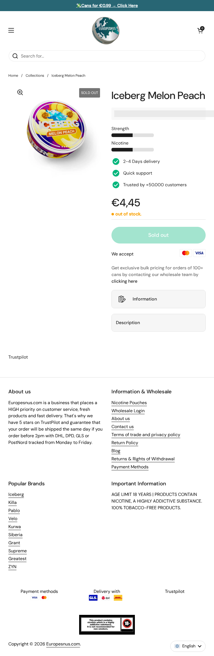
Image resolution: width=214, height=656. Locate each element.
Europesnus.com (63, 644)
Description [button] (128, 322)
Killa (12, 502)
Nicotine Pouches (129, 403)
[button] (200, 30)
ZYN (12, 567)
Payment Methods (130, 467)
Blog (115, 451)
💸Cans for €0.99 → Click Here (107, 5)
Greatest (17, 558)
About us (120, 418)
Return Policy (124, 443)
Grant (14, 543)
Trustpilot (18, 357)
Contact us (122, 426)
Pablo (14, 510)
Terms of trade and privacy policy (145, 435)
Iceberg (16, 494)
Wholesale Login (128, 411)
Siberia (15, 535)
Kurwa (14, 527)
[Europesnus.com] (106, 30)
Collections (35, 75)
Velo (12, 518)
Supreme (17, 551)
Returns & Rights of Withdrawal (143, 459)
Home (13, 75)
